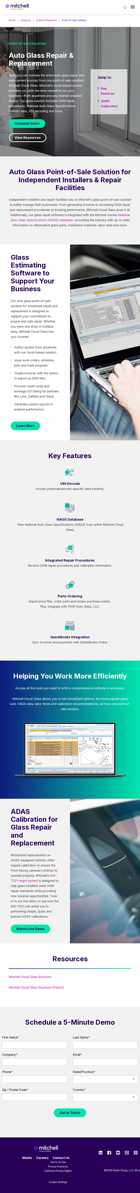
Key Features (107, 91)
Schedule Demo (27, 123)
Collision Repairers (46, 20)
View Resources (28, 138)
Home (12, 20)
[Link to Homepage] (17, 7)
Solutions (25, 20)
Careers (42, 1158)
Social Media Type (100, 1152)
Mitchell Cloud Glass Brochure (30, 977)
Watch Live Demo (30, 929)
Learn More (25, 426)
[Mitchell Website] (46, 1149)
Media (27, 1158)
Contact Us (61, 1158)
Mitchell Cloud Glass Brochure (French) (36, 987)
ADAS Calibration (109, 103)
